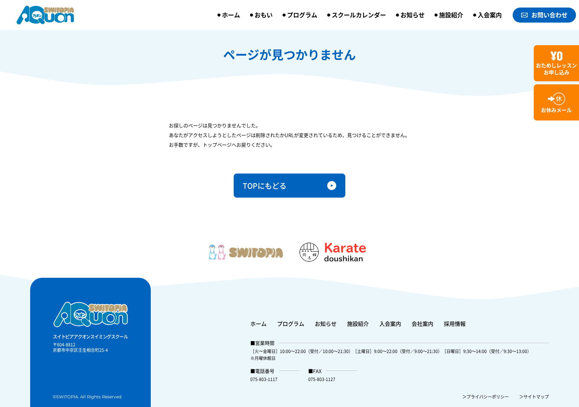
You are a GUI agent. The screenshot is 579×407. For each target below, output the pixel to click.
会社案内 (422, 323)
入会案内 (490, 15)
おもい (264, 15)
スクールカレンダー (359, 15)
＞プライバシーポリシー (485, 396)
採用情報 (455, 323)
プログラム (302, 15)
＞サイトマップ (534, 396)
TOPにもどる (264, 185)
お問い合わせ (549, 15)
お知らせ (412, 15)
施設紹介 (451, 15)
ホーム (231, 15)
